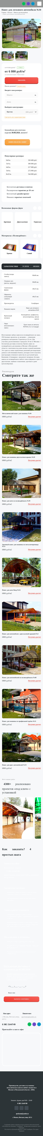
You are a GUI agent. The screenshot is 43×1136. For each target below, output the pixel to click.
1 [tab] (19, 451)
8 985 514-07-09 (8, 1024)
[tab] (11, 266)
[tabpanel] (21, 33)
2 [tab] (23, 451)
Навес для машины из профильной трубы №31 (19, 721)
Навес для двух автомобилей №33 (14, 765)
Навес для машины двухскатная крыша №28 (18, 457)
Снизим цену (21, 86)
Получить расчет (34, 417)
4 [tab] (27, 584)
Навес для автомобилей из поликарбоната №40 (19, 677)
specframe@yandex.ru (29, 1017)
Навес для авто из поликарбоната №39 (16, 501)
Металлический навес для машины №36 (16, 413)
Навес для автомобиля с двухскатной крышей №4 (20, 634)
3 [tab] (23, 584)
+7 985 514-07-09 (13, 871)
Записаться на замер (17, 142)
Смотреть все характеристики (15, 117)
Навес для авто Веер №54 (11, 590)
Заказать (21, 80)
